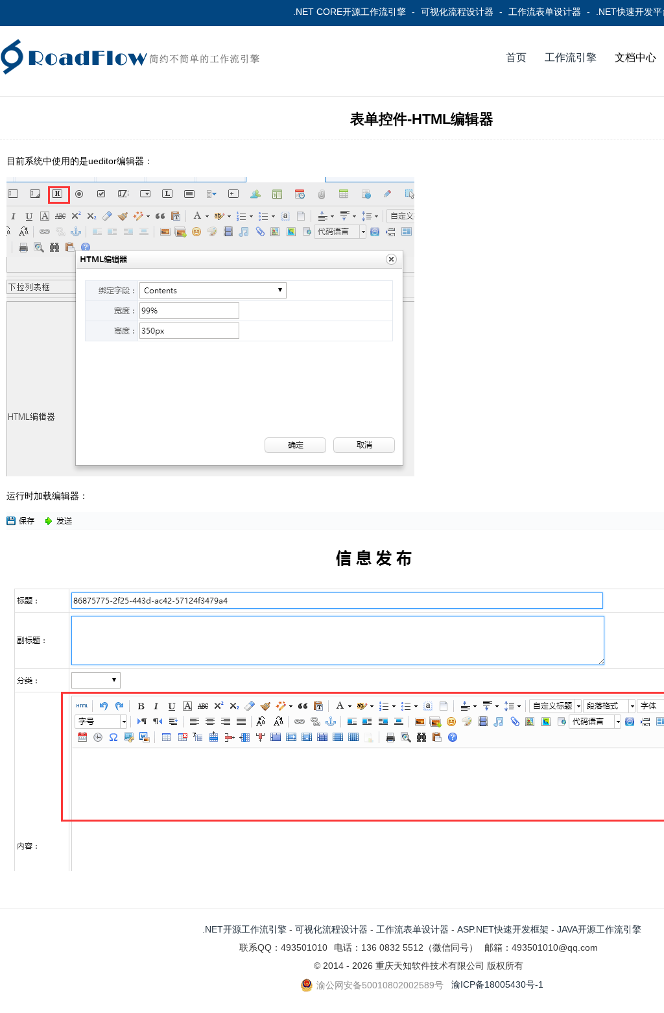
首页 (516, 57)
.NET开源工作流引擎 (244, 929)
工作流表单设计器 (544, 11)
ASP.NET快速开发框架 (503, 929)
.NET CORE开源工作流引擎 (349, 11)
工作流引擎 (571, 57)
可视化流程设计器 (457, 11)
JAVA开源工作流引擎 (599, 929)
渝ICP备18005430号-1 (497, 984)
